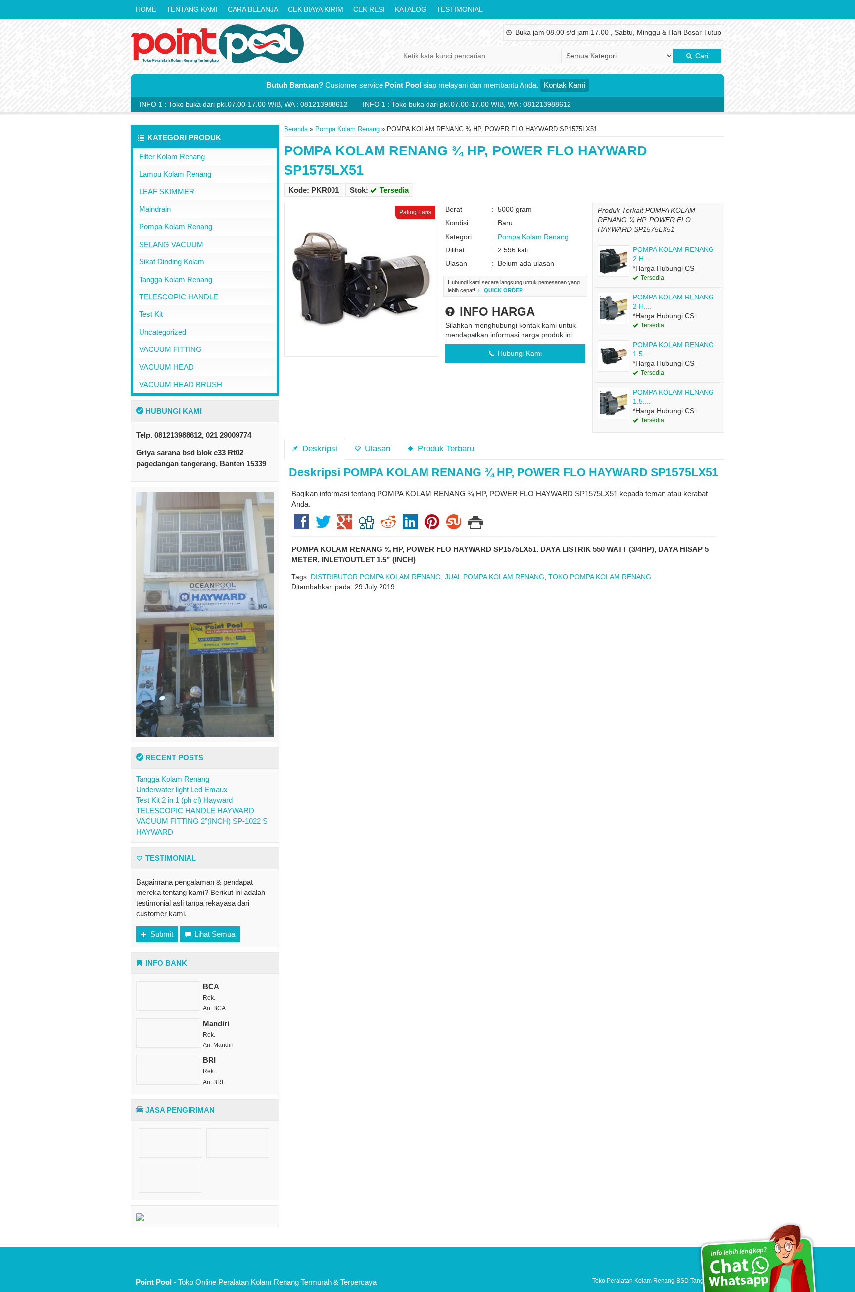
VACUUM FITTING (170, 349)
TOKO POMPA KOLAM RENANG (599, 577)
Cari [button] (700, 56)
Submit (160, 934)
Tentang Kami (192, 9)
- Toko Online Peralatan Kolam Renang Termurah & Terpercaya (256, 1282)
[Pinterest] (432, 525)
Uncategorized (162, 332)
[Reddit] (388, 525)
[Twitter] (323, 525)
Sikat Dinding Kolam (171, 261)
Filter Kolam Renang (172, 156)
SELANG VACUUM (171, 244)
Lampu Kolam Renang (175, 174)
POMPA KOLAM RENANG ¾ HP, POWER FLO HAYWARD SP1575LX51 (530, 472)
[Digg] (367, 525)
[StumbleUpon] (454, 525)
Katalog (411, 9)
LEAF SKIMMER (166, 191)
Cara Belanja (253, 9)
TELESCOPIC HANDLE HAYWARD (195, 810)
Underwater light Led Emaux (182, 789)
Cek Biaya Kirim (315, 9)
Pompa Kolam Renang (347, 129)
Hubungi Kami (519, 353)
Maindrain (155, 209)
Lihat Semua (213, 934)
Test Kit (151, 314)
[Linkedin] (410, 525)
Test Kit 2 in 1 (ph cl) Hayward (184, 800)
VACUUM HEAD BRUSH (180, 384)
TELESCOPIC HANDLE (178, 297)
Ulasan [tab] (376, 448)
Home (146, 9)
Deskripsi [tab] (318, 448)
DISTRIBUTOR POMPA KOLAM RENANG (376, 577)
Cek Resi (369, 9)
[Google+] (345, 525)
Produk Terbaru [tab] (444, 448)
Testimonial (459, 9)
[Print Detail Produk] (475, 525)
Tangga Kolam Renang (175, 279)
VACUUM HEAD (166, 367)
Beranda (296, 129)
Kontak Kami (564, 85)
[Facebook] (301, 525)
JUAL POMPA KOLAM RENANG (494, 577)
